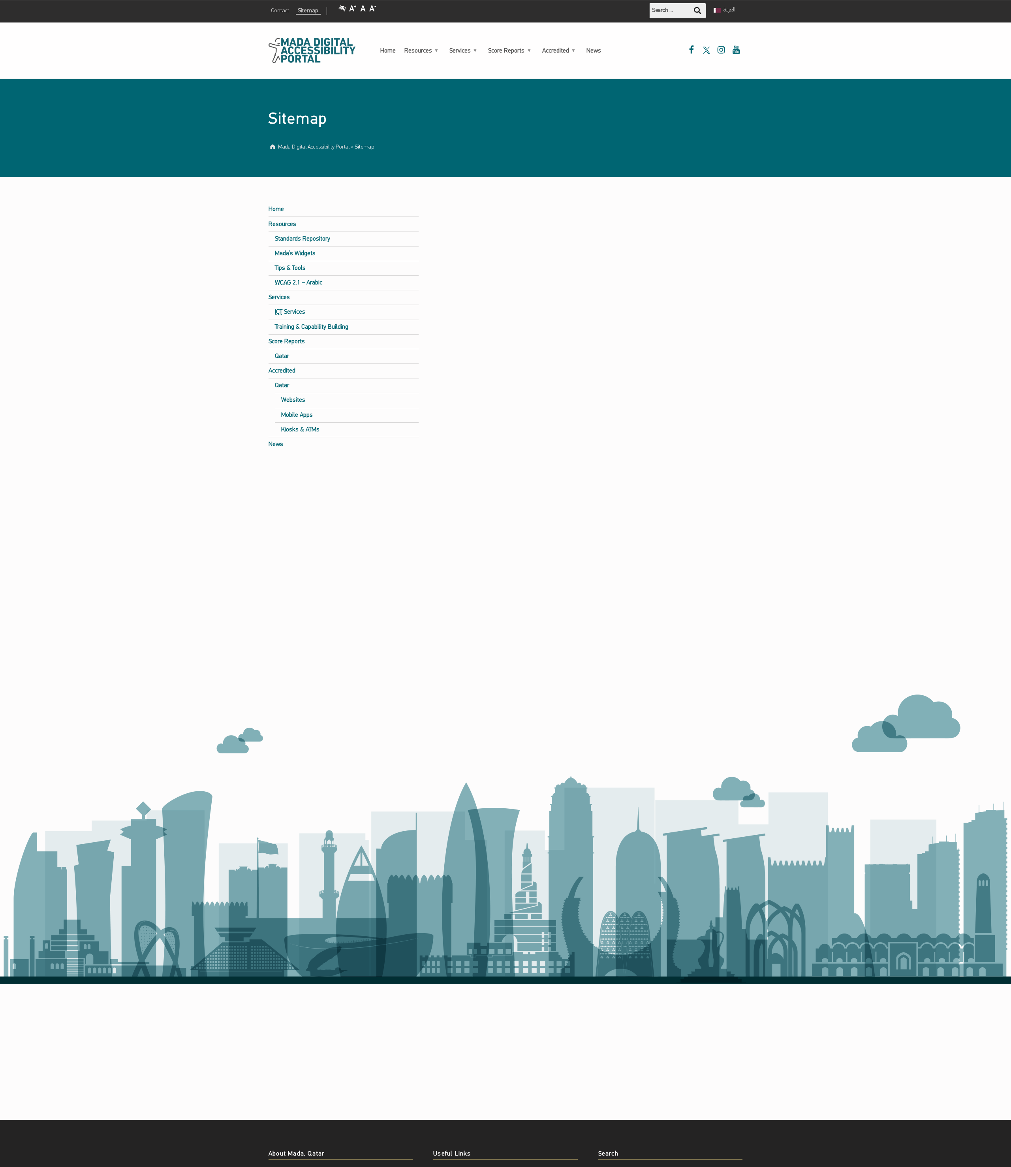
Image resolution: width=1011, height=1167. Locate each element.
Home (388, 51)
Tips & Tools (290, 268)
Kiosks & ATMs (300, 430)
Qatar (282, 356)
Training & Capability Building (311, 327)
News (593, 51)
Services (460, 51)
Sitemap (308, 11)
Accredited (555, 51)
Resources (418, 51)
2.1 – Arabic (298, 283)
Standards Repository (302, 239)
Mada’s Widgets (295, 253)
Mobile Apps (297, 415)
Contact (280, 11)
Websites (293, 400)
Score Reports (506, 51)
